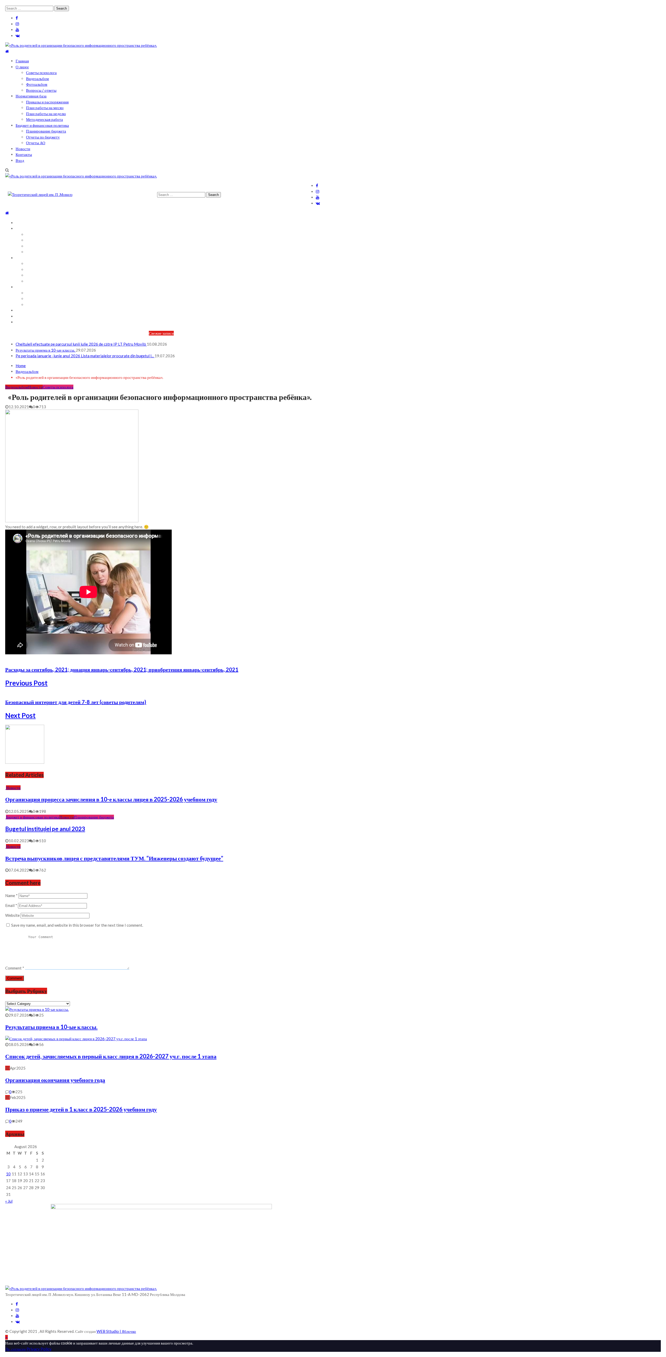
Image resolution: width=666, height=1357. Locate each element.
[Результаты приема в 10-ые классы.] (37, 1009)
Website (12, 915)
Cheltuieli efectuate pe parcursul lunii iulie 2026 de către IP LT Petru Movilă (81, 344)
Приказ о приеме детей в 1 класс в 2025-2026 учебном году (81, 1109)
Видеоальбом (37, 78)
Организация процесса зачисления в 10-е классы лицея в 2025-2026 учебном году (111, 799)
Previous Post (26, 683)
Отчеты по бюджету (43, 137)
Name (11, 895)
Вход (20, 160)
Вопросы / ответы (41, 90)
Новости (23, 148)
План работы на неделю (46, 113)
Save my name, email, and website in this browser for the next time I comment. (77, 925)
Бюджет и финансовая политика (42, 125)
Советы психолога (41, 72)
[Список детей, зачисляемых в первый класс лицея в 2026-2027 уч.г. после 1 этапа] (76, 1038)
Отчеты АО (35, 142)
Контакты (24, 154)
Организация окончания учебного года (55, 1079)
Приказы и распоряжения (47, 102)
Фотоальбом (36, 84)
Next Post (20, 715)
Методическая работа (44, 119)
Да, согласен (15, 1349)
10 (8, 1173)
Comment (14, 968)
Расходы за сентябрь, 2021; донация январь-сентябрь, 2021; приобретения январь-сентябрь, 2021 (121, 669)
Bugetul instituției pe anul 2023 (45, 828)
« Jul (8, 1201)
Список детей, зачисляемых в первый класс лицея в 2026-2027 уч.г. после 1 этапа (110, 1056)
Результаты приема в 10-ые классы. (46, 350)
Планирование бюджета (46, 131)
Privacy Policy (39, 1349)
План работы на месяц (44, 107)
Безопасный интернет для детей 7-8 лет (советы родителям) (75, 702)
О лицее (22, 66)
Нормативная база (31, 96)
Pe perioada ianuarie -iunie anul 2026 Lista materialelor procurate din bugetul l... (85, 355)
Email (11, 905)
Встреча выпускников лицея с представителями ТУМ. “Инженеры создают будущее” (114, 858)
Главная (22, 60)
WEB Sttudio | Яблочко (116, 1331)
